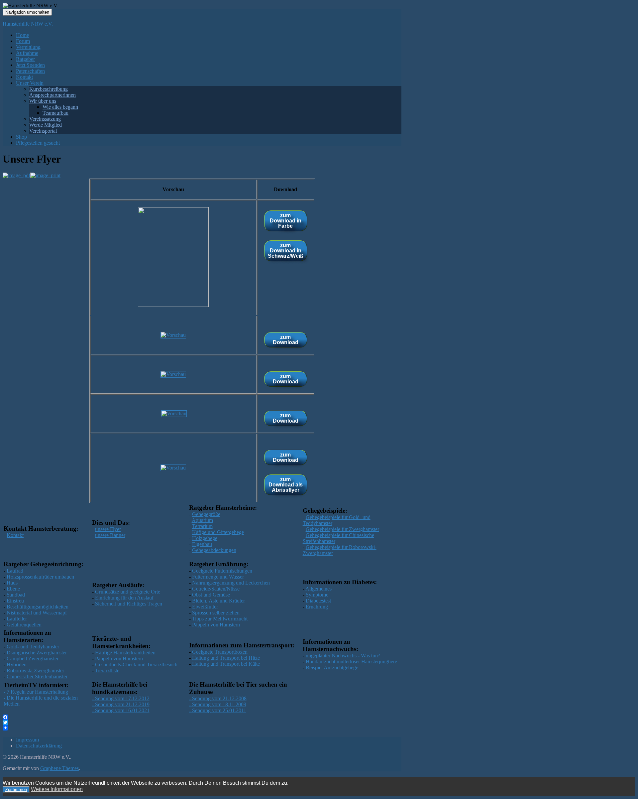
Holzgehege (204, 538)
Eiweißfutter (205, 606)
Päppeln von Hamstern (216, 624)
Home (22, 35)
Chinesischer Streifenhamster (37, 676)
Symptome (317, 595)
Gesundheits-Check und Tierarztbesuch (136, 664)
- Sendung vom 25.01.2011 (217, 710)
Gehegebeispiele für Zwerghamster (342, 529)
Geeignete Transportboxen (220, 652)
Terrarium (202, 526)
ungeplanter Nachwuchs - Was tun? (343, 655)
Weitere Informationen (57, 789)
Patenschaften (30, 71)
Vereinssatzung (45, 119)
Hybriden (17, 664)
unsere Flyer (108, 529)
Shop (21, 137)
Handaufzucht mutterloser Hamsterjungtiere (351, 661)
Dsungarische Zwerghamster (37, 652)
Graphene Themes (59, 768)
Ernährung (317, 606)
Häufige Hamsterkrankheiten (125, 652)
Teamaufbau (55, 113)
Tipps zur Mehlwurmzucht (220, 618)
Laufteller (17, 618)
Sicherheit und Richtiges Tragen (128, 603)
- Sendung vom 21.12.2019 (121, 704)
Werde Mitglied (45, 125)
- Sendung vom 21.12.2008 (218, 698)
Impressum (27, 739)
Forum (23, 41)
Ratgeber (25, 59)
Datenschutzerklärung (39, 745)
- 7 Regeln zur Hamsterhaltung (36, 692)
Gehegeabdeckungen (214, 550)
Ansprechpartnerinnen (52, 95)
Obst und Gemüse (211, 595)
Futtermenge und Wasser (218, 577)
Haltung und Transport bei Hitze (226, 658)
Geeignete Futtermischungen (222, 571)
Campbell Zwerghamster (32, 658)
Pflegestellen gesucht (38, 143)
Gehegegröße (206, 514)
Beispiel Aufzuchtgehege (332, 667)
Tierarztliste (107, 670)
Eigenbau (202, 544)
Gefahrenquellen (24, 624)
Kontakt (24, 77)
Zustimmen (16, 789)
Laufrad (15, 571)
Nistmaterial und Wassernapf (37, 612)
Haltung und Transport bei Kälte (226, 664)
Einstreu (15, 600)
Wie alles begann (60, 107)
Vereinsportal (43, 131)
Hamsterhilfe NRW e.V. (28, 24)
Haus (12, 583)
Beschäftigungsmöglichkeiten (37, 606)
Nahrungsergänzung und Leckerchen (231, 583)
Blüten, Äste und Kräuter (218, 600)
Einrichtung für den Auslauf (124, 597)
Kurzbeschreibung (48, 89)
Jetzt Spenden (30, 65)
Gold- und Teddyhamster (33, 646)
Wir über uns (42, 101)
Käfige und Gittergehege (218, 532)
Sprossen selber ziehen (216, 612)
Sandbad (16, 595)
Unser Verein (30, 83)
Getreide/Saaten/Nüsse (216, 589)
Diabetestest (318, 600)
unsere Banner (110, 535)
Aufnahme (27, 53)
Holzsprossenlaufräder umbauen (40, 577)
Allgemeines (318, 589)
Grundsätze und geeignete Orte (127, 592)
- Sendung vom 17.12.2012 (121, 698)
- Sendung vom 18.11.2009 (217, 704)
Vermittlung (28, 47)
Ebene (13, 589)
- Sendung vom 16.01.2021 (121, 710)
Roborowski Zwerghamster (35, 670)
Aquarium (202, 520)
